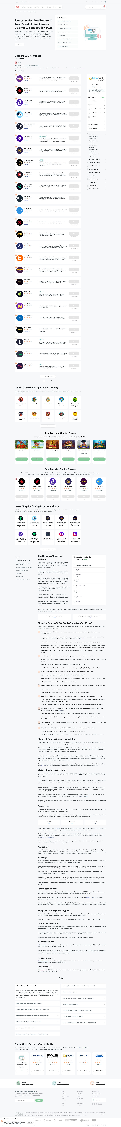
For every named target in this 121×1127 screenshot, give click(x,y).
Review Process (65, 1096)
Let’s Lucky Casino (28, 100)
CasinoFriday (27, 112)
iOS (92, 897)
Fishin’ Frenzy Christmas (99, 450)
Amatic (84, 1060)
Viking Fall (68, 450)
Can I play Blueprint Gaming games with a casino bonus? (79, 986)
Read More (19, 44)
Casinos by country (93, 145)
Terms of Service (89, 1125)
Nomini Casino (27, 208)
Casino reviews (92, 138)
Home (17, 12)
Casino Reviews (80, 1103)
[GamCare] (47, 1120)
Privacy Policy (98, 1125)
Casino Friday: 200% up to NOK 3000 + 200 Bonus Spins (34, 524)
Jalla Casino (27, 76)
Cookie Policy (18, 1123)
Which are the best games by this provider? (28, 1022)
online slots (87, 747)
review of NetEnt (79, 638)
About (87, 2)
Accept (30, 1122)
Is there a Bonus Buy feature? (71, 1004)
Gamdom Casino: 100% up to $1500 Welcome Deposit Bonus (21, 524)
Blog (102, 2)
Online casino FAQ (100, 1084)
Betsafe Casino (27, 220)
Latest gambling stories (63, 1084)
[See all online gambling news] (54, 1083)
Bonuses (79, 1105)
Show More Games (48, 426)
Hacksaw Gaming (52, 1060)
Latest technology (20, 576)
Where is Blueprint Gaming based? (26, 986)
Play (22, 459)
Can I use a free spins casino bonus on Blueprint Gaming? (32, 1034)
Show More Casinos (48, 376)
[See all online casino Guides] (18, 1083)
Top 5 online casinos (93, 149)
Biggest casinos (92, 151)
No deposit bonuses (43, 961)
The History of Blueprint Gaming (23, 560)
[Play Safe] (105, 2)
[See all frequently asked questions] (92, 1083)
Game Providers (23, 12)
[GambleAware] (35, 1120)
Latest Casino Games (62, 24)
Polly (20, 62)
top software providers (81, 1047)
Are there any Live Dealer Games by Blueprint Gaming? (78, 998)
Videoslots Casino (28, 232)
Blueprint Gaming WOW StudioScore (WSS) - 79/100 (24, 564)
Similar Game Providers (63, 46)
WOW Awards (92, 147)
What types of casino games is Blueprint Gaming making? (32, 1015)
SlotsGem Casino (28, 291)
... (49, 380)
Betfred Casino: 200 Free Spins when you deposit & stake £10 (75, 540)
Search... (91, 7)
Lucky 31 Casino (28, 172)
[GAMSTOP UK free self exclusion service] (60, 1120)
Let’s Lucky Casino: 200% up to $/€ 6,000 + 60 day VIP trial (21, 540)
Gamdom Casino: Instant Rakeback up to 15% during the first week (34, 540)
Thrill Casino (27, 339)
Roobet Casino (27, 148)
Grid (22, 71)
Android (88, 897)
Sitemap (104, 1125)
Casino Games (80, 1093)
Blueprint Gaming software (22, 570)
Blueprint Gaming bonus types (22, 579)
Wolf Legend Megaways (53, 450)
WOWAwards (80, 1091)
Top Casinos (79, 1101)
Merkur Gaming (68, 1060)
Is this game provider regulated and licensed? (29, 1003)
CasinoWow (27, 1112)
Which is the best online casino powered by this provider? (79, 1022)
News (63, 1103)
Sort (17, 71)
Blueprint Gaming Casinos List (64, 21)
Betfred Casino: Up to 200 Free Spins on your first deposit (61, 540)
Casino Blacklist (95, 1096)
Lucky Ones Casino (28, 160)
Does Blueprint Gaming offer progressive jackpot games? (32, 1009)
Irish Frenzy (37, 450)
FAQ (92, 2)
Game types (18, 573)
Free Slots (79, 1096)
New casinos (92, 143)
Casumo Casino (28, 136)
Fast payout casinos (93, 140)
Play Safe (64, 1101)
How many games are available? (25, 1028)
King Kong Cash (22, 450)
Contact (63, 1093)
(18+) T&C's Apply (74, 81)
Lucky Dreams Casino (29, 124)
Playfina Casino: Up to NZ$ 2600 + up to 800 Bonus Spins (48, 524)
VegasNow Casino (28, 364)
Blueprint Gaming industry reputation (24, 567)
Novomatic (37, 1060)
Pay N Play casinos (93, 156)
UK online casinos (83, 796)
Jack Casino (27, 352)
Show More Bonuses (47, 549)
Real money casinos (93, 136)
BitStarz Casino (27, 88)
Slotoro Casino (83, 486)
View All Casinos (37, 1070)
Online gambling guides (27, 1084)
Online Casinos (80, 1098)
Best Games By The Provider (64, 28)
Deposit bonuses (42, 970)
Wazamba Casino (28, 304)
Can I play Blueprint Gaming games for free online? (77, 1010)
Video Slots (42, 837)
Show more (82, 67)
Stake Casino (27, 196)
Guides (96, 2)
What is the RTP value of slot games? (73, 1016)
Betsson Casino (27, 256)
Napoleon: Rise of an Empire (84, 450)
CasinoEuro (26, 244)
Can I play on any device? (70, 992)
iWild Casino (27, 279)
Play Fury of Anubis (25, 2)
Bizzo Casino (27, 267)
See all (21, 1070)
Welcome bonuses (42, 944)
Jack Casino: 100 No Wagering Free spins (47, 539)
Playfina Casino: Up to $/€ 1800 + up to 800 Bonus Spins (61, 524)
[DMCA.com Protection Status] (71, 1120)
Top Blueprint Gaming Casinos (64, 32)
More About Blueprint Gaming (64, 39)
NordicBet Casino (28, 315)
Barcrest (99, 1060)
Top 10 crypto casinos (94, 154)
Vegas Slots (50, 837)
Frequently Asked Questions (64, 42)
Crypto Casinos (95, 1091)
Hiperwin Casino (28, 184)
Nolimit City (61, 710)
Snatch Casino (27, 327)
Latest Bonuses (61, 35)
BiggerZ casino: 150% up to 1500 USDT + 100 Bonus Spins (75, 524)
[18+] (55, 1120)
